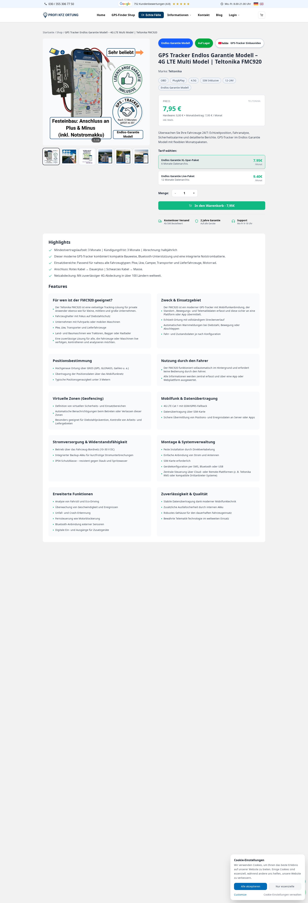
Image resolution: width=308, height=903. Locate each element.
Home (101, 15)
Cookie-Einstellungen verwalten (282, 894)
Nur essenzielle (285, 886)
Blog (219, 15)
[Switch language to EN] (262, 4)
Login (233, 15)
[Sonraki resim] (143, 91)
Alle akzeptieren (250, 886)
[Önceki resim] (49, 91)
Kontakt (204, 15)
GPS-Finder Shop (123, 15)
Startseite (48, 32)
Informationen (178, 15)
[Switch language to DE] (256, 4)
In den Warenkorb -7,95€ (215, 205)
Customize (240, 894)
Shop (60, 32)
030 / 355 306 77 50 (61, 4)
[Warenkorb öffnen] (261, 15)
